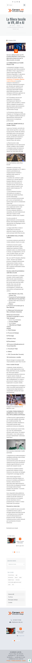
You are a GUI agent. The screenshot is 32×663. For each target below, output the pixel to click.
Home (13, 25)
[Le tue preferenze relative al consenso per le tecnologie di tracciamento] (29, 660)
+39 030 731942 (17, 620)
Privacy (8, 660)
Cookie (24, 660)
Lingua (10, 5)
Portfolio (10, 597)
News (18, 25)
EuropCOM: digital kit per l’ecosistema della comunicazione (21, 543)
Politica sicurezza (16, 660)
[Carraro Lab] (16, 10)
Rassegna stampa (13, 599)
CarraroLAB (11, 594)
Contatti (10, 602)
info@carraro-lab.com (17, 622)
